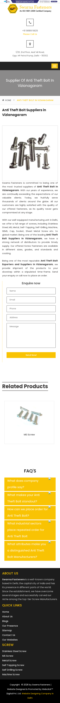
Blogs (5, 621)
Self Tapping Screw (13, 665)
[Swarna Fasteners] (30, 8)
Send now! (31, 355)
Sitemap (7, 630)
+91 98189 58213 (30, 30)
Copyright (15, 684)
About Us (7, 616)
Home (8, 100)
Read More (29, 426)
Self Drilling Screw (12, 669)
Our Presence (10, 625)
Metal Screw (9, 660)
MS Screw (29, 434)
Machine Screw (11, 674)
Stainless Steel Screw (14, 651)
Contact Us (8, 635)
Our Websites (10, 639)
